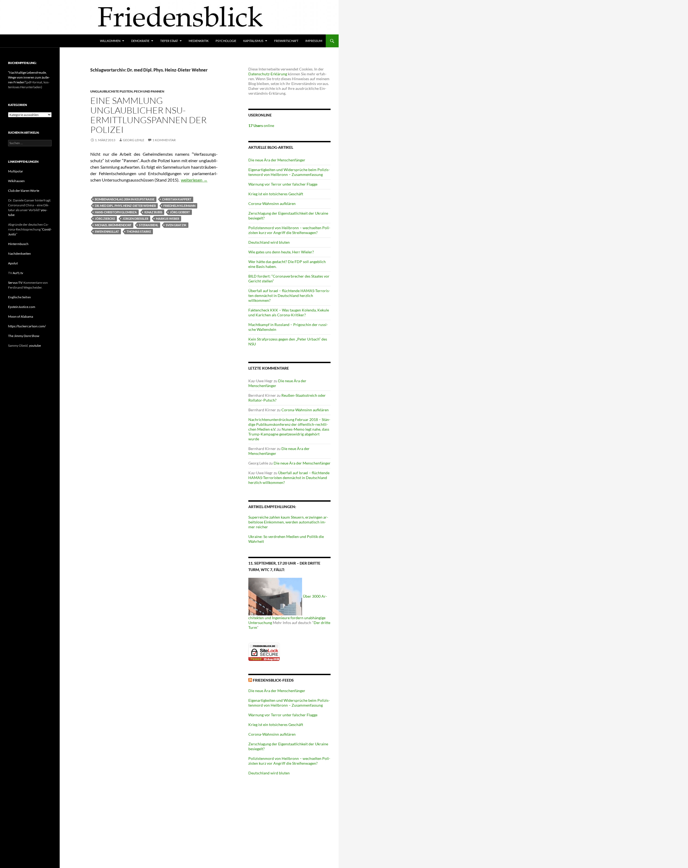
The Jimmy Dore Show (23, 336)
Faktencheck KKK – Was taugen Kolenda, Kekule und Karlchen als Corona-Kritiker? (288, 312)
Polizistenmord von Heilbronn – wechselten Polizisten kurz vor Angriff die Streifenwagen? (289, 230)
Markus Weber (167, 218)
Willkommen (110, 40)
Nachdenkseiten (19, 253)
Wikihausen (16, 181)
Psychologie (226, 40)
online (261, 125)
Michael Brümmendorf (113, 225)
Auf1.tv (18, 273)
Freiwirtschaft (286, 40)
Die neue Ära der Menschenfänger (276, 160)
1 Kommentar (164, 140)
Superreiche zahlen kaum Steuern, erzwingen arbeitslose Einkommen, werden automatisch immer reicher (288, 522)
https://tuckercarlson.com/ (27, 326)
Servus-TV (15, 283)
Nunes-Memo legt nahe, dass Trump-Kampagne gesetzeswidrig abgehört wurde (288, 434)
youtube (35, 345)
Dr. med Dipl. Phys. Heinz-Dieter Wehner (125, 205)
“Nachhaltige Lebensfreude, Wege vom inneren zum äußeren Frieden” (29, 77)
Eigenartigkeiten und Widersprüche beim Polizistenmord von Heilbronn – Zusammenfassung (289, 172)
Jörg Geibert (180, 212)
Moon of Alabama (20, 316)
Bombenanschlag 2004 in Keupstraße (125, 199)
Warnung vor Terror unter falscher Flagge (282, 184)
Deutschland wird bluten (269, 242)
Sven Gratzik (176, 225)
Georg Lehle (133, 140)
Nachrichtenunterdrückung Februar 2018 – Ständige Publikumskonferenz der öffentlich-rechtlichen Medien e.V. (289, 424)
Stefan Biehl (148, 225)
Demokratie (140, 40)
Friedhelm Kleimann (179, 205)
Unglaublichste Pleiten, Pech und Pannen (127, 91)
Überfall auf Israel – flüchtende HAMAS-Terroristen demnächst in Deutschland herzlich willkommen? (289, 295)
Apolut (13, 263)
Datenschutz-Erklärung (267, 74)
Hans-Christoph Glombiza (116, 212)
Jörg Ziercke (105, 218)
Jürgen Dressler (135, 218)
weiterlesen (194, 179)
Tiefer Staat (169, 40)
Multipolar (15, 171)
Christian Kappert (176, 199)
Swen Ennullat (107, 231)
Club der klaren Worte (23, 191)
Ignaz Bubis (153, 212)
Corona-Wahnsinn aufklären (272, 203)
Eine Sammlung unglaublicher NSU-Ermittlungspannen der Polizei (148, 115)
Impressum (313, 40)
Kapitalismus (253, 40)
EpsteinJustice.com (21, 307)
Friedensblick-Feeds (273, 680)
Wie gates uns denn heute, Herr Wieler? (281, 252)
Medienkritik (199, 40)
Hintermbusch (18, 244)
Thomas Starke (139, 231)
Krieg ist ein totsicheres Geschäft (275, 194)
